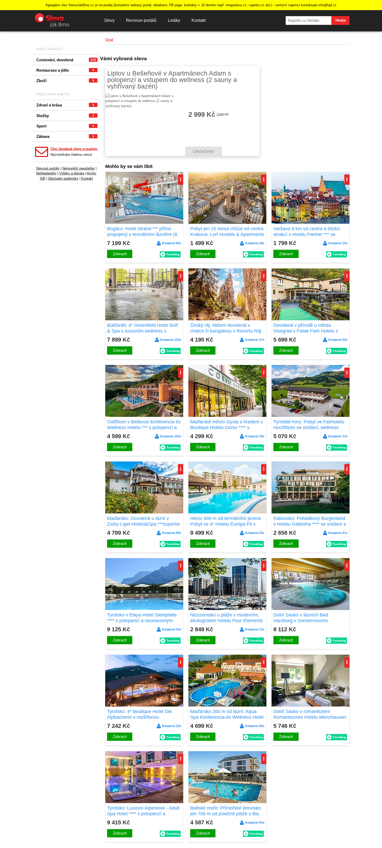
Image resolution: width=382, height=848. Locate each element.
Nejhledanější (46, 173)
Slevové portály (48, 168)
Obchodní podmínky (63, 178)
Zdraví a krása (65, 105)
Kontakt (199, 20)
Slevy (109, 20)
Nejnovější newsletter (78, 168)
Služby (65, 115)
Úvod (109, 40)
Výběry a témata (71, 173)
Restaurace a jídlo (65, 70)
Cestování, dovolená (66, 60)
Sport (65, 126)
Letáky (174, 20)
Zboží (65, 80)
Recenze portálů (141, 20)
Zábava (65, 136)
